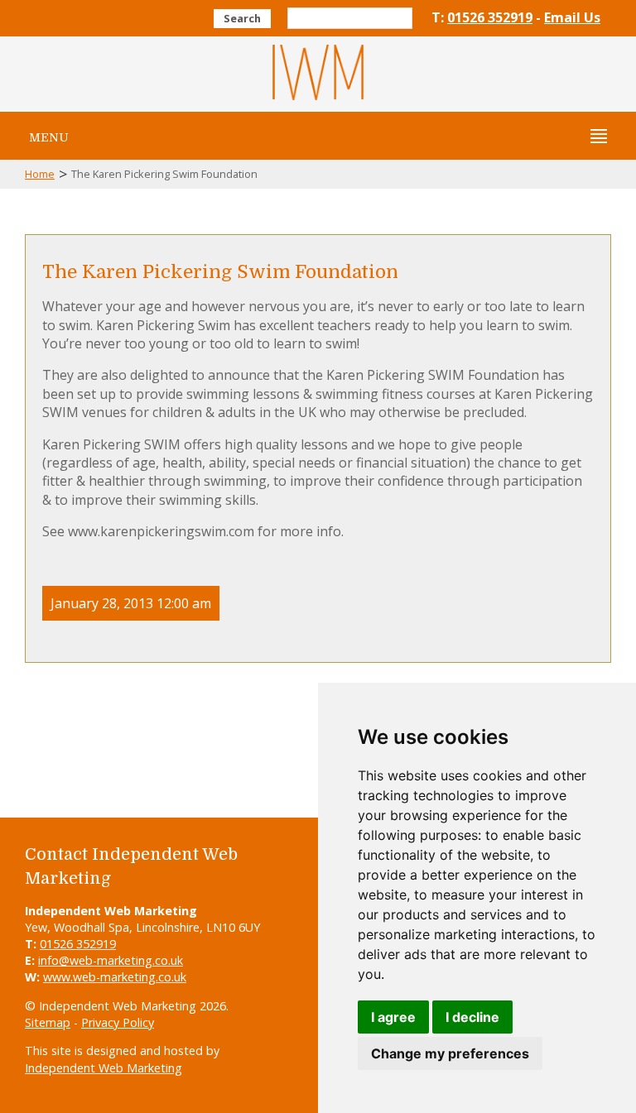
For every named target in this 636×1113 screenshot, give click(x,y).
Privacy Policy (117, 1022)
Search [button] (242, 18)
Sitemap (47, 1022)
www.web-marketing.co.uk (114, 977)
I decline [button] (472, 1017)
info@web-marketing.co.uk (110, 960)
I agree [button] (393, 1017)
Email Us (572, 17)
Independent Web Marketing (103, 1068)
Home (40, 173)
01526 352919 (489, 17)
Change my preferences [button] (450, 1053)
